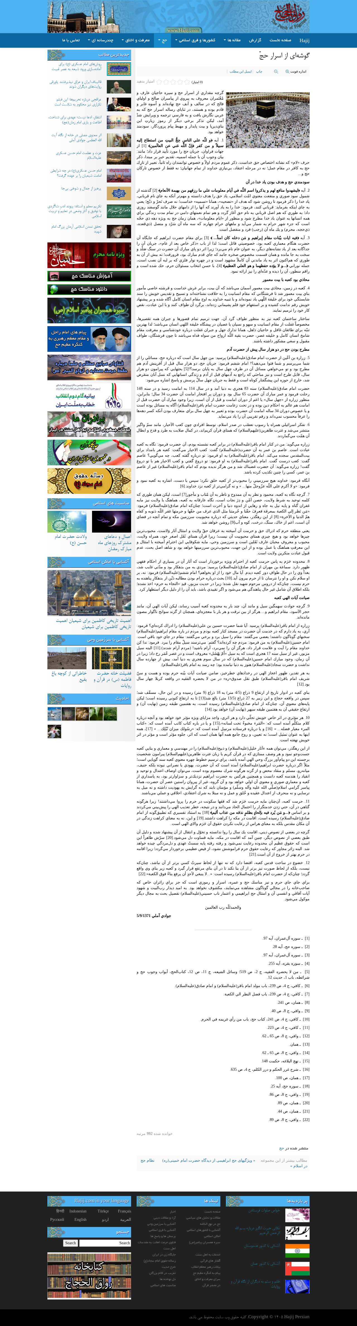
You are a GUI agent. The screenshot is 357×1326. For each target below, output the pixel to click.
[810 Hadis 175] (54, 731)
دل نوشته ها (168, 1279)
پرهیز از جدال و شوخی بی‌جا (81, 189)
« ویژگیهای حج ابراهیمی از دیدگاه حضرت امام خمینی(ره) (208, 1160)
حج (164, 40)
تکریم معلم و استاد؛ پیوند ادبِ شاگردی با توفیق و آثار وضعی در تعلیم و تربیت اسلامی (74, 211)
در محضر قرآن (211, 1285)
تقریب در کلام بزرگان (162, 1273)
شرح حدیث (169, 1267)
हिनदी (60, 1211)
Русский (57, 1219)
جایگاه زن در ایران (164, 1255)
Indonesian (77, 1211)
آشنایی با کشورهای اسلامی (203, 1230)
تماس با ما (70, 40)
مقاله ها (233, 40)
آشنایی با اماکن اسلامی (108, 562)
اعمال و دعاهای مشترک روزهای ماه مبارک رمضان (114, 543)
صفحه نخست (280, 40)
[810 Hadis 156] (110, 713)
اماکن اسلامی (212, 1236)
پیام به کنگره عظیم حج (206, 1273)
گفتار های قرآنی (210, 1261)
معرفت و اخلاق (137, 40)
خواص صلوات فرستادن (264, 1211)
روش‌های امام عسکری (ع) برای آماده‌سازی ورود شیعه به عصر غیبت (76, 67)
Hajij (305, 40)
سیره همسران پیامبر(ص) (204, 1242)
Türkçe (103, 1211)
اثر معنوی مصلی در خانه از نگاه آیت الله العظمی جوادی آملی (76, 138)
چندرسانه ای (102, 40)
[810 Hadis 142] (68, 713)
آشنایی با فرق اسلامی (162, 1230)
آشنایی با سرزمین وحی (108, 639)
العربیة (125, 1219)
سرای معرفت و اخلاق (207, 1279)
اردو (105, 1219)
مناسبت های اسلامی (111, 503)
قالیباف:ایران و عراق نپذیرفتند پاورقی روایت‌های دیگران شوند (75, 85)
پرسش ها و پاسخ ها (163, 1236)
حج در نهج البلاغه (210, 1224)
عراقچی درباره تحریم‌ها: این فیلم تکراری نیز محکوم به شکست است (77, 102)
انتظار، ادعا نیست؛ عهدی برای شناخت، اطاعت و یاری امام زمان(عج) (74, 120)
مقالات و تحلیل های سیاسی (203, 1218)
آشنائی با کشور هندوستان (262, 1246)
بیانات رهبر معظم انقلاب (205, 1267)
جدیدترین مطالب (113, 54)
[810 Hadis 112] (82, 713)
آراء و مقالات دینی (165, 1218)
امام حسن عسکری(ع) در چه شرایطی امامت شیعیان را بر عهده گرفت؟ (75, 173)
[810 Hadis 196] (96, 713)
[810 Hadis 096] (54, 713)
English (80, 1219)
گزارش (255, 40)
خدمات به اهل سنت (208, 1255)
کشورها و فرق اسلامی (196, 40)
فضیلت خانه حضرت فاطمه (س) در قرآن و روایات (112, 680)
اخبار (173, 1212)
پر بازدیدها (297, 1201)
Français (124, 1211)
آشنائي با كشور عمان (265, 1264)
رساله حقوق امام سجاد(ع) (160, 1261)
